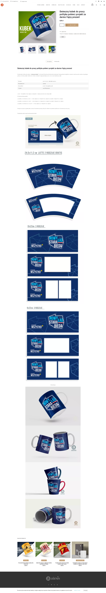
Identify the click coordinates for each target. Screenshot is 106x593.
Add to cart (73, 25)
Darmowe (66, 33)
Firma (74, 4)
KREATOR (48, 4)
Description (49, 61)
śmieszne (84, 33)
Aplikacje (68, 4)
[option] (22, 49)
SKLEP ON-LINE (61, 4)
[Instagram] (98, 1)
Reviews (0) (57, 61)
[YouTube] (104, 1)
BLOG (78, 4)
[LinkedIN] (101, 1)
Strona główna (40, 4)
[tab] (49, 61)
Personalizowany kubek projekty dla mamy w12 (25, 563)
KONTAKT (83, 4)
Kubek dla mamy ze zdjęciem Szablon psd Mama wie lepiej (44, 563)
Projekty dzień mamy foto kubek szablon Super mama (62, 563)
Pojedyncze (71, 33)
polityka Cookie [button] (77, 590)
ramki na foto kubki (78, 33)
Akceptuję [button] (85, 590)
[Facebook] (96, 1)
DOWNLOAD (54, 4)
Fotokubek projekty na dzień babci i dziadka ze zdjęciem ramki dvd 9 (80, 563)
